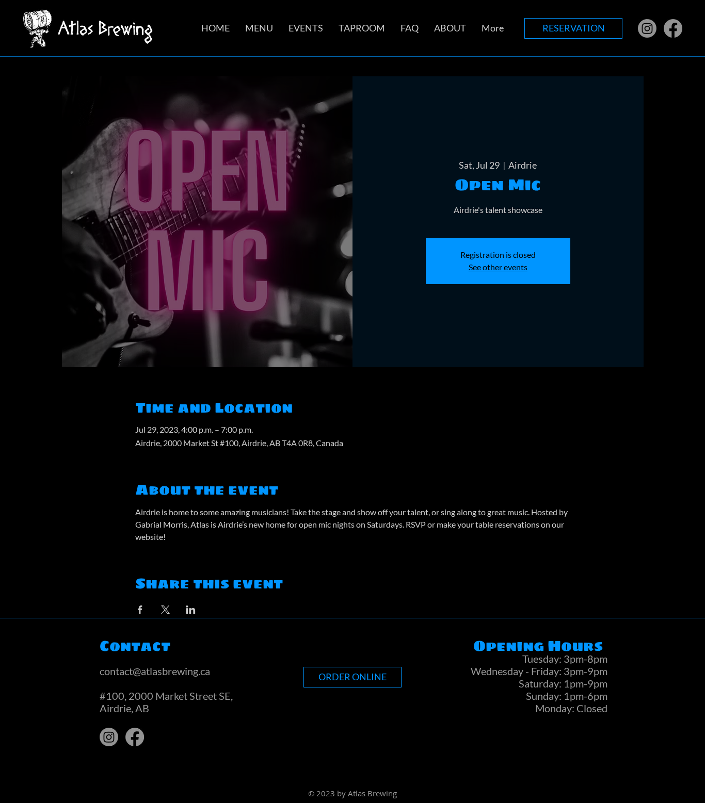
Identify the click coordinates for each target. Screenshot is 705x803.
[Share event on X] (165, 609)
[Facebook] (673, 28)
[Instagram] (647, 28)
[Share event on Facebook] (140, 609)
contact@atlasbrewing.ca (155, 671)
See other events (498, 267)
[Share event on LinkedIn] (191, 609)
